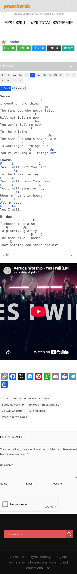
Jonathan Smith (13, 411)
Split (68, 48)
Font (8, 48)
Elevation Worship (42, 13)
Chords (26, 13)
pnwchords (17, 5)
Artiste (17, 13)
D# (55, 75)
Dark (52, 48)
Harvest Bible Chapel (44, 404)
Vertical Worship (14, 417)
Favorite (13, 42)
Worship (59, 13)
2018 (5, 398)
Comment (6, 464)
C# (38, 75)
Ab (2, 75)
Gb (8, 80)
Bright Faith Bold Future (31, 398)
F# (2, 80)
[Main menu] (69, 6)
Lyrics (5, 254)
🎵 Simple (5, 88)
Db (44, 75)
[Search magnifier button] (69, 534)
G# (20, 80)
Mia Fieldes (37, 411)
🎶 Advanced (19, 88)
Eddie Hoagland (13, 404)
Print (38, 48)
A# (14, 75)
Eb (61, 75)
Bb (20, 75)
